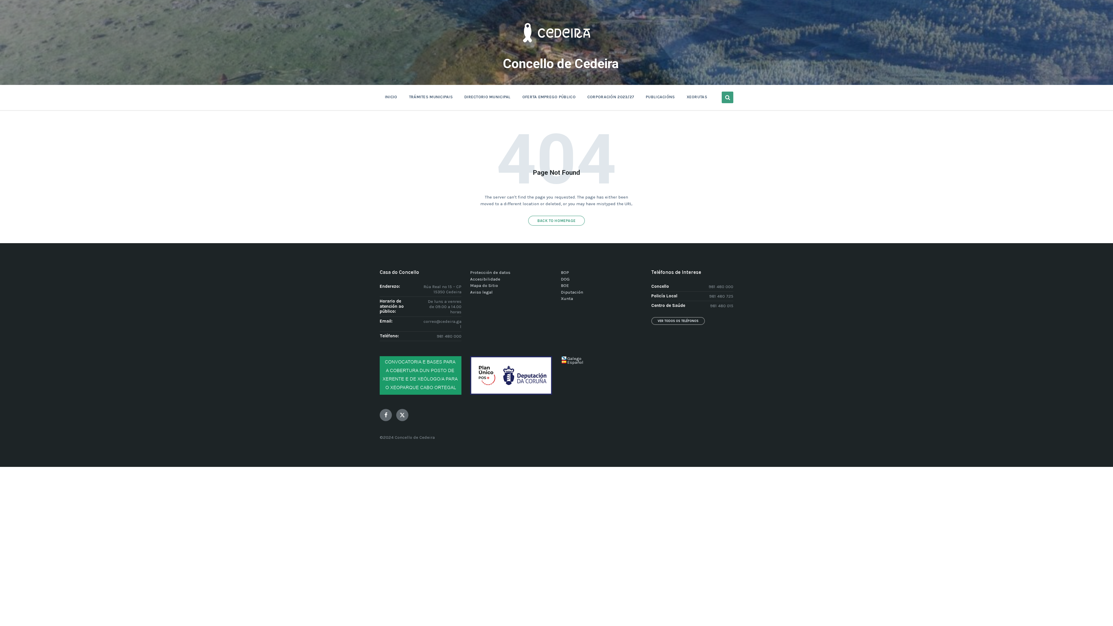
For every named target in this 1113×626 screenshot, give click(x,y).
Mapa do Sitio (484, 285)
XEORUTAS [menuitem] (697, 96)
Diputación (572, 292)
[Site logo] (556, 51)
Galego (574, 358)
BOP (565, 272)
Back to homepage (556, 221)
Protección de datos (490, 272)
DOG (565, 279)
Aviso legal (481, 292)
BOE (565, 285)
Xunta (567, 298)
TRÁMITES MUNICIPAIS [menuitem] (431, 96)
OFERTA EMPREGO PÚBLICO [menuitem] (549, 96)
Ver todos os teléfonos (678, 321)
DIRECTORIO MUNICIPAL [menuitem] (487, 96)
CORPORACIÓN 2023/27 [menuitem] (610, 96)
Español (575, 362)
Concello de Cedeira (561, 63)
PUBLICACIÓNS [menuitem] (660, 96)
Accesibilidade (485, 279)
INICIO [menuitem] (391, 96)
